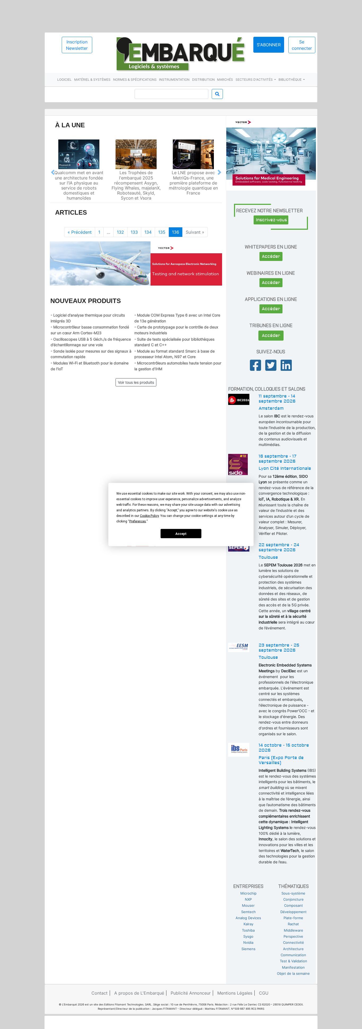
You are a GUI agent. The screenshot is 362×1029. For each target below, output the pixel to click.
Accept (181, 533)
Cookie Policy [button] (149, 516)
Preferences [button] (137, 521)
